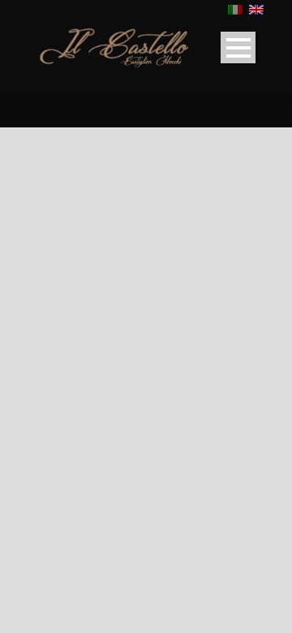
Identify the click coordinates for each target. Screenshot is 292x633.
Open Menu (238, 47)
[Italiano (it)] (235, 9)
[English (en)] (256, 9)
